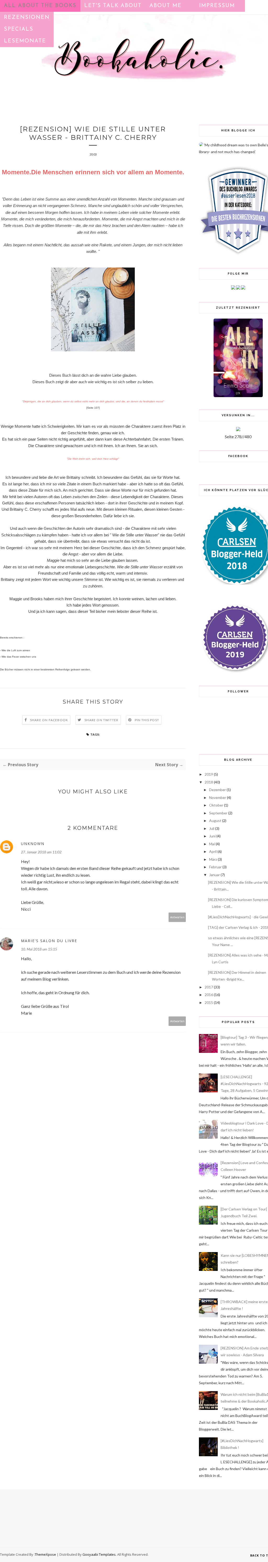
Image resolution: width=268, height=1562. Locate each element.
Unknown (32, 843)
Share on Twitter (101, 720)
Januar (214, 874)
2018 (209, 782)
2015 (209, 1002)
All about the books (40, 5)
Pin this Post (147, 720)
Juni (212, 836)
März (213, 859)
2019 (209, 774)
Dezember (217, 789)
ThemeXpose (45, 1554)
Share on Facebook (49, 720)
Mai (212, 844)
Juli (211, 828)
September (218, 813)
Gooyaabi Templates (99, 1554)
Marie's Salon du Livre (49, 940)
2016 (209, 994)
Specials (18, 29)
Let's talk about (113, 5)
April (213, 851)
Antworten (177, 917)
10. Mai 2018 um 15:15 (39, 949)
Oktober (216, 805)
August (215, 820)
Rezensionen (27, 17)
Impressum (217, 5)
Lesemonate (25, 41)
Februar (215, 867)
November (217, 797)
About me (165, 5)
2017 (209, 987)
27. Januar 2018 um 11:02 (41, 852)
